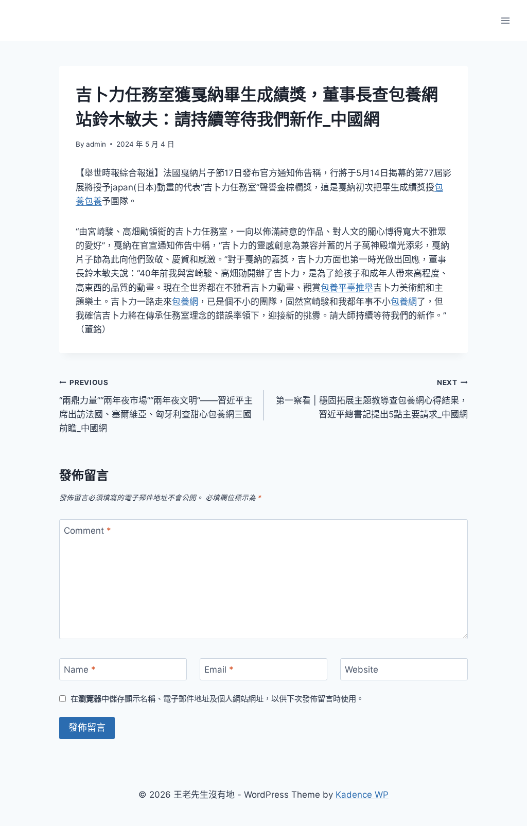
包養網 (185, 301)
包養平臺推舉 (347, 288)
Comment (87, 530)
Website (361, 669)
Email (219, 669)
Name (80, 669)
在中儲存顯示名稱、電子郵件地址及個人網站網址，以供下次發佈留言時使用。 (217, 699)
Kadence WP (362, 794)
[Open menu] (505, 20)
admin (96, 144)
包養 (93, 201)
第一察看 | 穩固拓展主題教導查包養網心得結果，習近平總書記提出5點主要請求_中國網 (372, 398)
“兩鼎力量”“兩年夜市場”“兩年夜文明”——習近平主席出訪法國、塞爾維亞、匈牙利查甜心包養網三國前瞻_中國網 (156, 405)
